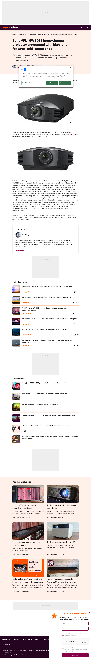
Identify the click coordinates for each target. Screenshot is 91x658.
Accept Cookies (64, 82)
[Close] (71, 68)
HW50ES (73, 134)
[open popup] (74, 122)
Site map (16, 639)
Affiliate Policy (7, 644)
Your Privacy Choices (42, 639)
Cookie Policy (28, 78)
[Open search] (82, 27)
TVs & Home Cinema (35, 34)
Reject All (51, 82)
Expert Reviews (9, 27)
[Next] (75, 108)
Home (14, 34)
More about (19, 250)
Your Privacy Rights (27, 82)
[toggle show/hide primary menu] (87, 27)
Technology (22, 34)
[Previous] (15, 108)
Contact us (6, 639)
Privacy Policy (27, 639)
